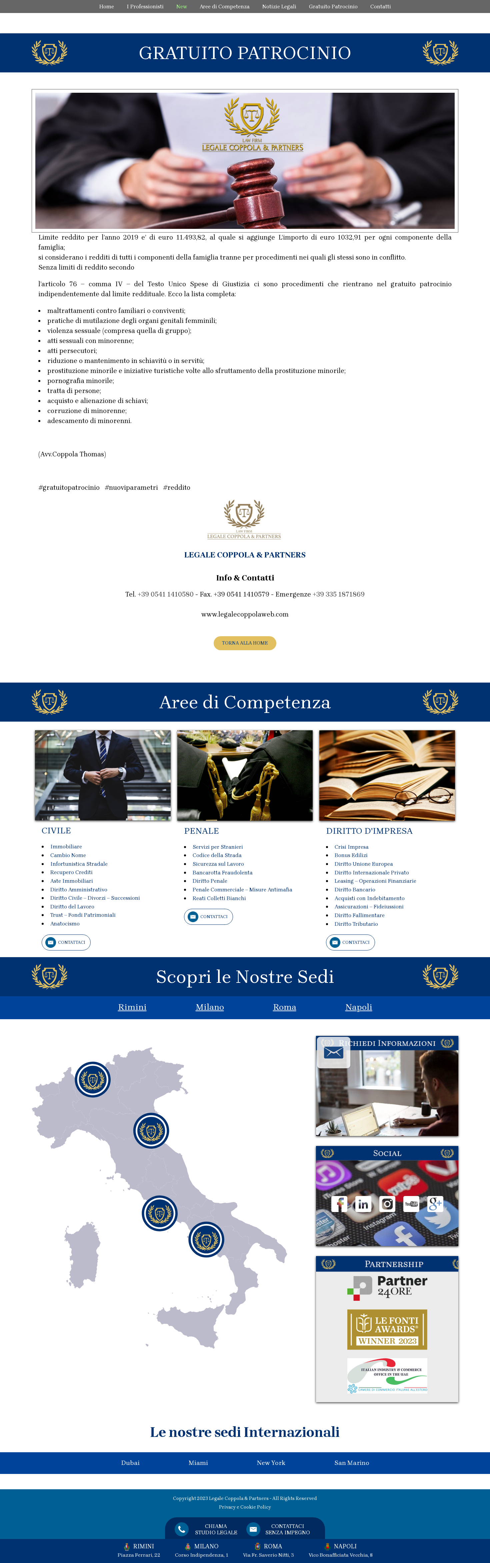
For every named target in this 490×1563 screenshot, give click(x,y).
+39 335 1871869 (339, 594)
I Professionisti (145, 6)
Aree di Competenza (225, 6)
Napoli (358, 1007)
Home (106, 6)
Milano (210, 1007)
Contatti (380, 6)
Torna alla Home (245, 643)
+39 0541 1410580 (166, 594)
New (181, 6)
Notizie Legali (279, 6)
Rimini (132, 1007)
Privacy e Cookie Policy (245, 1507)
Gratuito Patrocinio (333, 6)
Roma (284, 1007)
